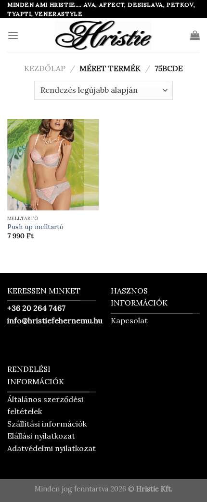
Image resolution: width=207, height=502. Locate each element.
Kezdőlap (44, 68)
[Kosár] (195, 35)
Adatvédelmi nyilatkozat (51, 448)
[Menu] (13, 35)
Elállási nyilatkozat (41, 436)
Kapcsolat (129, 320)
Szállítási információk (47, 424)
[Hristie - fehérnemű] (103, 35)
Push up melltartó (35, 227)
